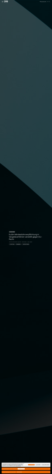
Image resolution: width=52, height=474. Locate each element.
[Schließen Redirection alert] (49, 472)
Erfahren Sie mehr (21, 468)
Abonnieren (18, 244)
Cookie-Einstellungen (45, 464)
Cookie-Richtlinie (18, 465)
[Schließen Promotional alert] (49, 469)
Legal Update (12, 231)
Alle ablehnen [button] (38, 464)
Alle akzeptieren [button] (31, 464)
